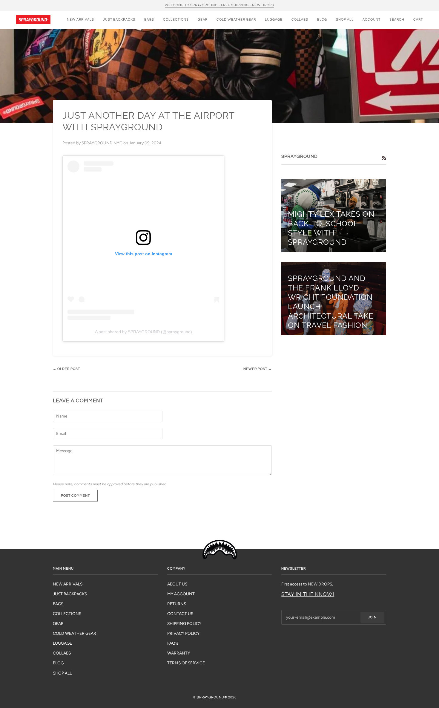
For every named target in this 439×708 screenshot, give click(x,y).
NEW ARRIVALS (67, 584)
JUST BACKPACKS (70, 593)
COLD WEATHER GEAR (74, 633)
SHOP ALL (62, 673)
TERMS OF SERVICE (186, 662)
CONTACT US (180, 613)
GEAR (58, 623)
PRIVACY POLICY (183, 633)
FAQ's (172, 643)
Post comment (75, 495)
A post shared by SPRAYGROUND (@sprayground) (143, 331)
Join (372, 617)
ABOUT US (177, 584)
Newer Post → (257, 369)
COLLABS (62, 653)
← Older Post (66, 369)
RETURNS (176, 603)
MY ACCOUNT (181, 593)
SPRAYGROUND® (212, 697)
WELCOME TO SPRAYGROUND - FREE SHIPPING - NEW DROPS (219, 5)
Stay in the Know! (307, 594)
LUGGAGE (62, 643)
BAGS (58, 603)
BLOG (58, 662)
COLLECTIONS (67, 613)
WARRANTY (178, 653)
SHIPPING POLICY (184, 623)
